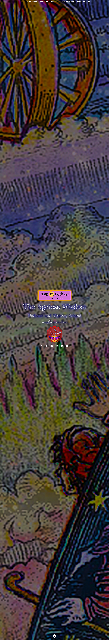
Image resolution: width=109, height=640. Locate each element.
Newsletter (68, 2)
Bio (42, 2)
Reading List (83, 2)
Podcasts (32, 2)
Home (22, 2)
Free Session (52, 2)
